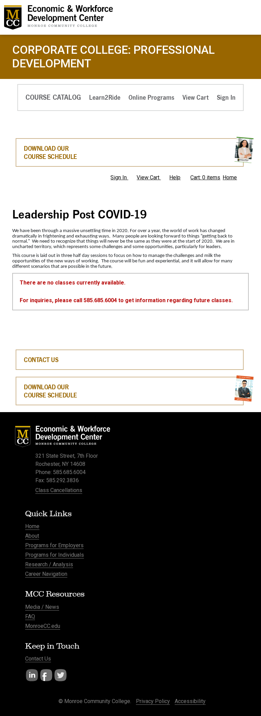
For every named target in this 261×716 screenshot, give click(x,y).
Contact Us (41, 359)
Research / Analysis (49, 564)
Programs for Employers (54, 545)
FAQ (30, 616)
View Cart (149, 177)
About (32, 536)
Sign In (119, 177)
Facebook (46, 675)
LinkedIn (32, 675)
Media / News (42, 607)
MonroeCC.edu (42, 626)
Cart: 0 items (205, 177)
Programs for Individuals (54, 555)
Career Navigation (46, 574)
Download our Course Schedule (50, 152)
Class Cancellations (58, 490)
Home (230, 177)
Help (174, 177)
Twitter (60, 675)
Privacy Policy (153, 701)
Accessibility (190, 701)
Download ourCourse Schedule (50, 391)
